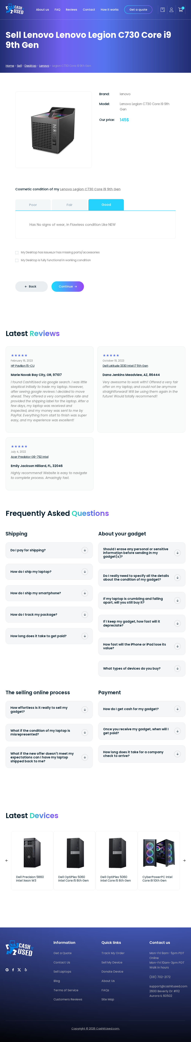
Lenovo (44, 66)
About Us (108, 981)
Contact (89, 10)
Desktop (30, 66)
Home (10, 66)
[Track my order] (162, 9)
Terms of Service (66, 990)
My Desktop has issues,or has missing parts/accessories (60, 252)
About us (42, 10)
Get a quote (138, 10)
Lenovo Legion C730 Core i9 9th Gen (90, 189)
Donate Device (112, 971)
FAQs (105, 990)
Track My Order (113, 953)
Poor (33, 204)
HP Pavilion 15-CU (23, 366)
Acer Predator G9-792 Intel (29, 457)
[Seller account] (171, 10)
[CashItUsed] (15, 10)
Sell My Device (111, 962)
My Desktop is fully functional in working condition (56, 260)
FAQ (57, 10)
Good (106, 204)
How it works (110, 10)
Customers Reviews (68, 999)
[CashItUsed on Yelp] (26, 969)
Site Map (107, 999)
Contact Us (62, 962)
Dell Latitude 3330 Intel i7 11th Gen (125, 366)
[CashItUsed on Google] (7, 969)
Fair (70, 204)
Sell (19, 66)
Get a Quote (63, 953)
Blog (57, 981)
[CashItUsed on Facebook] (13, 969)
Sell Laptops (62, 971)
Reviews (71, 10)
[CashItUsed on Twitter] (19, 969)
